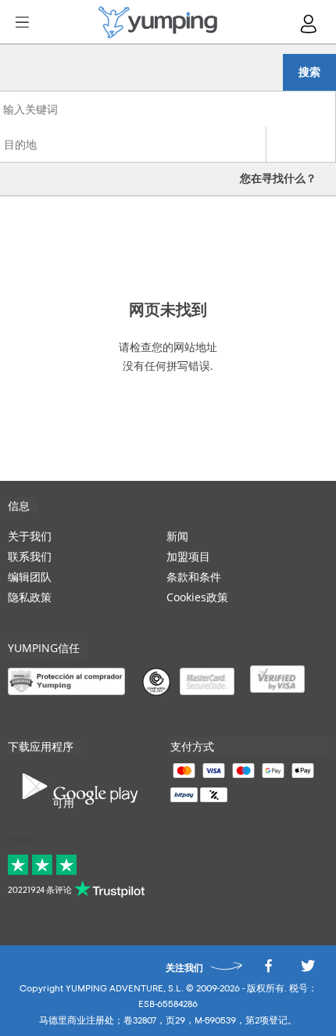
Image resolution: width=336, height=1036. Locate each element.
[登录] (309, 24)
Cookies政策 (197, 597)
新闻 (177, 536)
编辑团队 (30, 576)
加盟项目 (188, 556)
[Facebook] (268, 970)
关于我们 (30, 536)
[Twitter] (307, 970)
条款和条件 (193, 576)
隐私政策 (30, 597)
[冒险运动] (158, 22)
